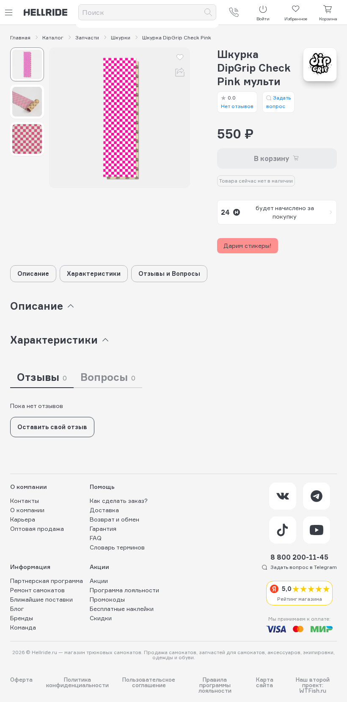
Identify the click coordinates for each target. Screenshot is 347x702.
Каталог (52, 37)
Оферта (21, 680)
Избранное (295, 18)
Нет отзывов (237, 101)
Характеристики (94, 273)
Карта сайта (264, 682)
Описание (33, 273)
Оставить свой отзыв (52, 426)
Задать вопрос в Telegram (303, 567)
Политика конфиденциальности (77, 682)
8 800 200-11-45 (299, 557)
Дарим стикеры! (247, 245)
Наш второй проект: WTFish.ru (313, 685)
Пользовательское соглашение (148, 682)
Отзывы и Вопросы (169, 273)
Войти (263, 18)
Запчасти (87, 37)
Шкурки (120, 37)
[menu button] (10, 12)
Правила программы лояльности (214, 685)
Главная (20, 37)
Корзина (328, 18)
